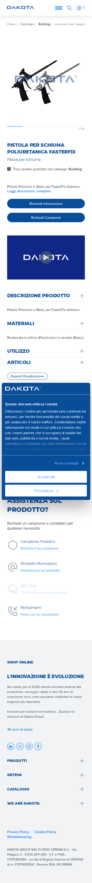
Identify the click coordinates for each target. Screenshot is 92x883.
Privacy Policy (18, 831)
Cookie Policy (45, 831)
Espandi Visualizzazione (27, 376)
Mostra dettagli (66, 463)
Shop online (20, 662)
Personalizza (43, 491)
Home (11, 24)
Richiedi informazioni (46, 203)
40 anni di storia (20, 729)
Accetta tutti (46, 477)
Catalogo (26, 24)
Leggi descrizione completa (29, 191)
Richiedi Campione (46, 217)
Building (44, 24)
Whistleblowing (19, 836)
